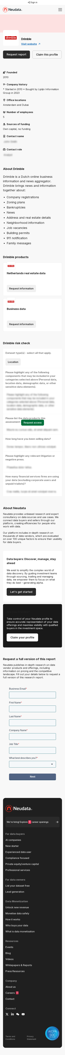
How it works (12, 919)
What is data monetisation (20, 931)
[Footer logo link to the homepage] (32, 808)
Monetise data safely (17, 913)
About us (10, 986)
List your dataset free (17, 885)
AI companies (13, 839)
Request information (21, 288)
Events (9, 947)
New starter (12, 845)
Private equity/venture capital (22, 864)
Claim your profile (22, 637)
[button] (59, 9)
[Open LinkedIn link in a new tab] (12, 1015)
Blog (8, 953)
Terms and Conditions (10, 1037)
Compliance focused (17, 858)
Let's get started (21, 591)
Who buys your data (16, 925)
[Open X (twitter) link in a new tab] (7, 1015)
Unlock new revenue (17, 907)
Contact (9, 998)
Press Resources (14, 971)
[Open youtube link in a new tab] (23, 1014)
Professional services (17, 870)
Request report (16, 54)
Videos (9, 959)
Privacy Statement (31, 1037)
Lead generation (14, 891)
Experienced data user (18, 851)
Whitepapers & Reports (18, 965)
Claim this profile (47, 54)
